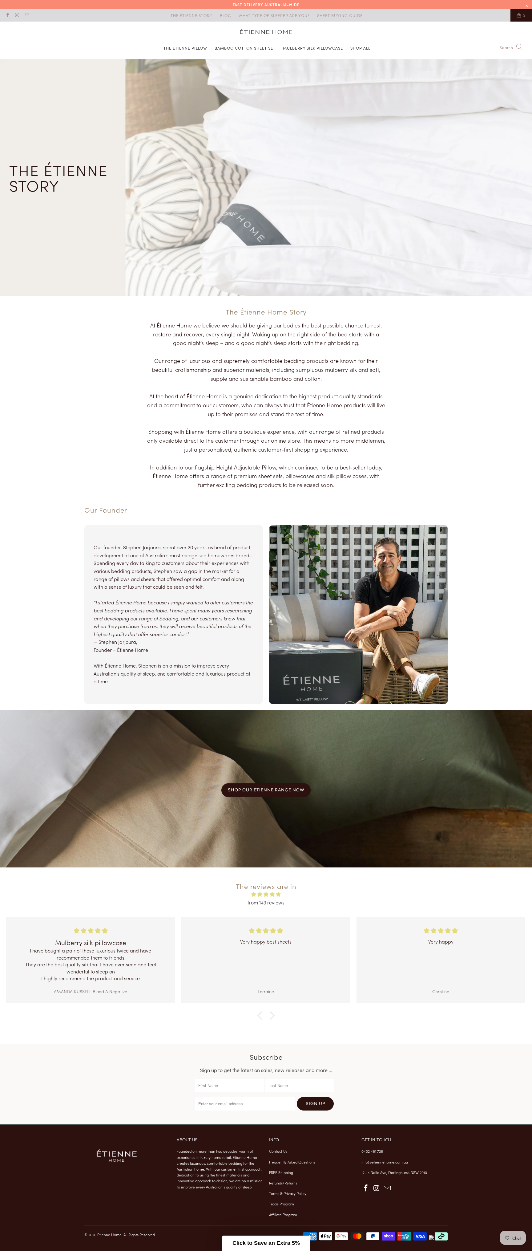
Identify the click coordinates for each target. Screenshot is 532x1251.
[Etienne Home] (266, 32)
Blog (225, 15)
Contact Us (278, 1151)
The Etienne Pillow (185, 48)
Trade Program (281, 1203)
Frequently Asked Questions (292, 1161)
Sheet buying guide (340, 15)
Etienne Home (109, 1234)
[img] (266, 894)
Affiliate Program (283, 1214)
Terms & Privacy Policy (287, 1193)
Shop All (360, 48)
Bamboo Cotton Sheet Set (245, 48)
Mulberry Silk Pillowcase (313, 48)
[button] (266, 1243)
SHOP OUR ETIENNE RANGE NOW (266, 790)
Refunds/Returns (283, 1182)
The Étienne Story (191, 15)
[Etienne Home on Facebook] (7, 15)
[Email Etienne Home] (26, 15)
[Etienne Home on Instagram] (16, 15)
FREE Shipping (281, 1172)
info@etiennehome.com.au (384, 1161)
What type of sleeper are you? (274, 15)
